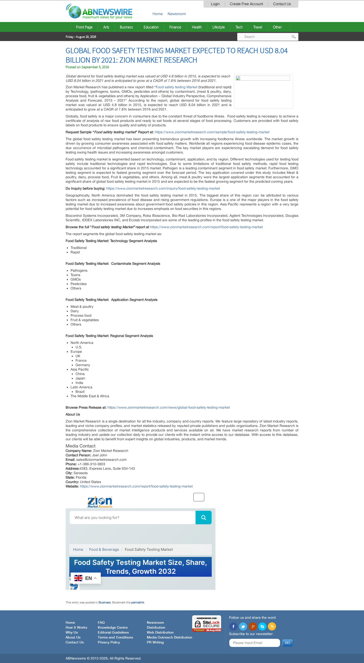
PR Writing (155, 642)
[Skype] (262, 627)
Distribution (156, 627)
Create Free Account (246, 4)
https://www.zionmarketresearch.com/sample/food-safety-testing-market (212, 132)
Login (215, 4)
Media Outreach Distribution (169, 637)
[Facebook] (233, 627)
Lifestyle (218, 26)
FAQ (101, 622)
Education (151, 26)
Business (126, 26)
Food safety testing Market (176, 87)
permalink (137, 602)
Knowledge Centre (113, 627)
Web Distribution (160, 632)
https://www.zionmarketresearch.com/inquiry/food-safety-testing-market (163, 188)
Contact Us (282, 4)
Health (197, 26)
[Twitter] (243, 627)
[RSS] (272, 627)
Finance (175, 26)
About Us (73, 637)
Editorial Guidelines (113, 632)
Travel (257, 26)
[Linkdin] (252, 627)
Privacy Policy (109, 642)
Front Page (84, 26)
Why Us (72, 632)
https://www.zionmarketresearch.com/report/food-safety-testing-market (206, 227)
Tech (239, 26)
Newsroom (177, 14)
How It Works (76, 627)
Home (158, 14)
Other (277, 26)
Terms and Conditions (115, 637)
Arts (106, 26)
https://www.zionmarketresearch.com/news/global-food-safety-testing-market (168, 407)
